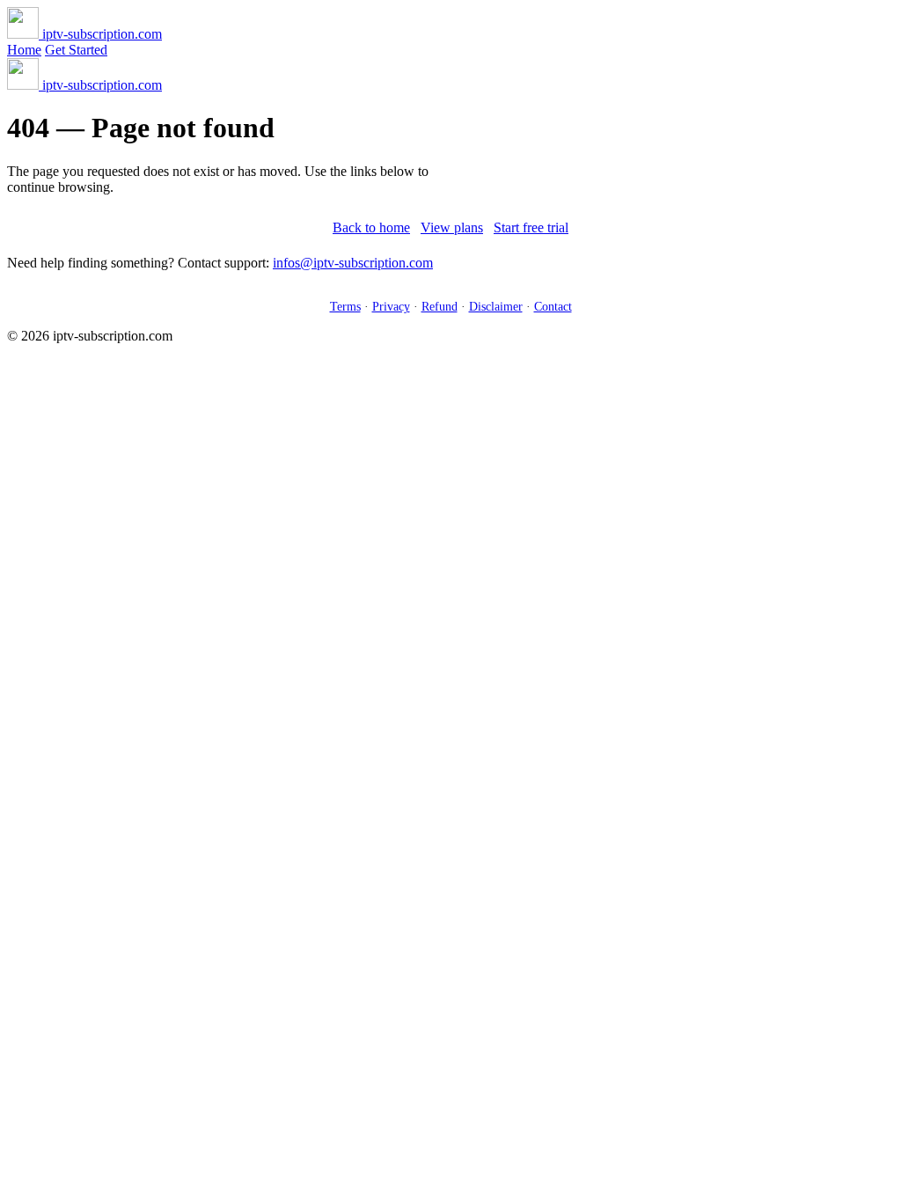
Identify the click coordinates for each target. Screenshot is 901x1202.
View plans (452, 227)
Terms (345, 306)
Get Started (76, 49)
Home (24, 49)
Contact (553, 306)
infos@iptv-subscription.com (353, 262)
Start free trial (531, 227)
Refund (439, 306)
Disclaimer (496, 306)
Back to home (371, 227)
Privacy (391, 306)
